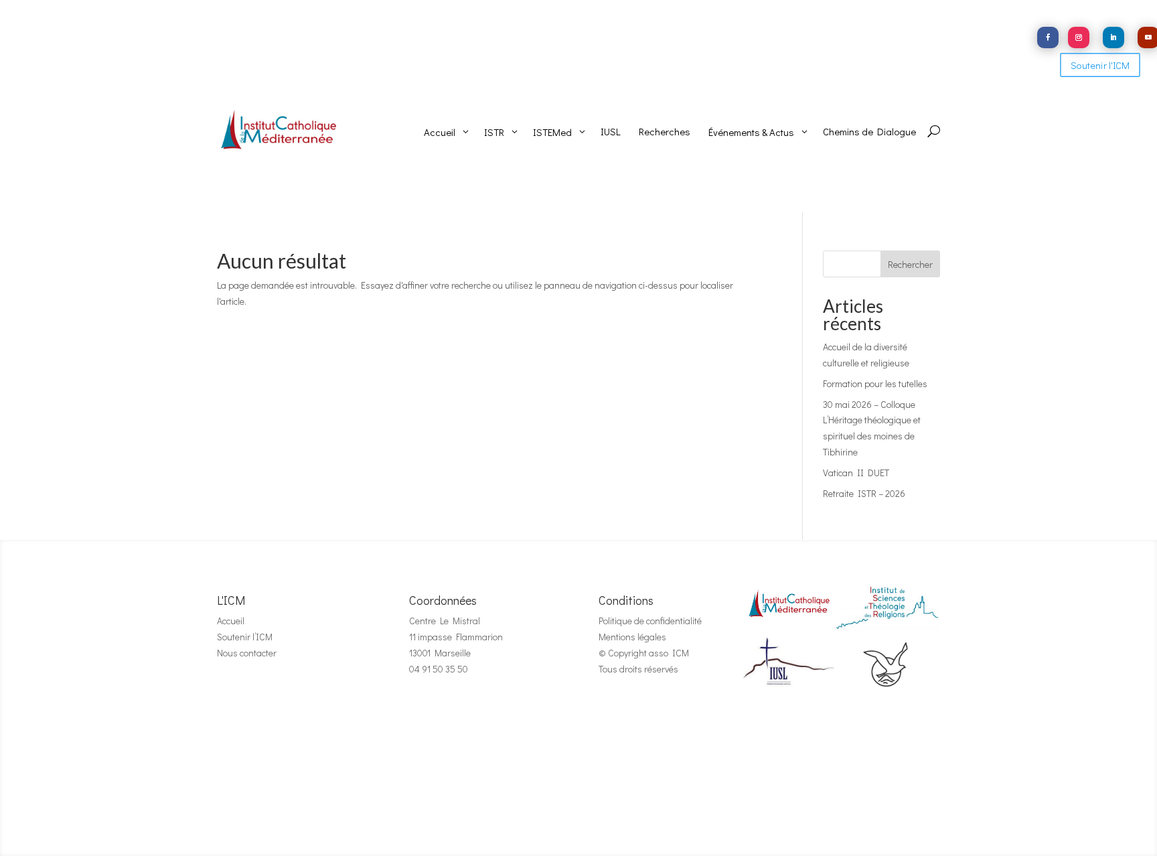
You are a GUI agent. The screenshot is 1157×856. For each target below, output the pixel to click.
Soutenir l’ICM (245, 636)
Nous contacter (247, 652)
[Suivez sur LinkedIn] (1113, 37)
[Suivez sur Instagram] (1078, 37)
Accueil (230, 620)
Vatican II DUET (856, 472)
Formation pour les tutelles (875, 383)
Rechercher (910, 264)
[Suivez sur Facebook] (1048, 37)
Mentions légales (632, 636)
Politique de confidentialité (650, 620)
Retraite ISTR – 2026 (864, 493)
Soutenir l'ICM (1100, 65)
